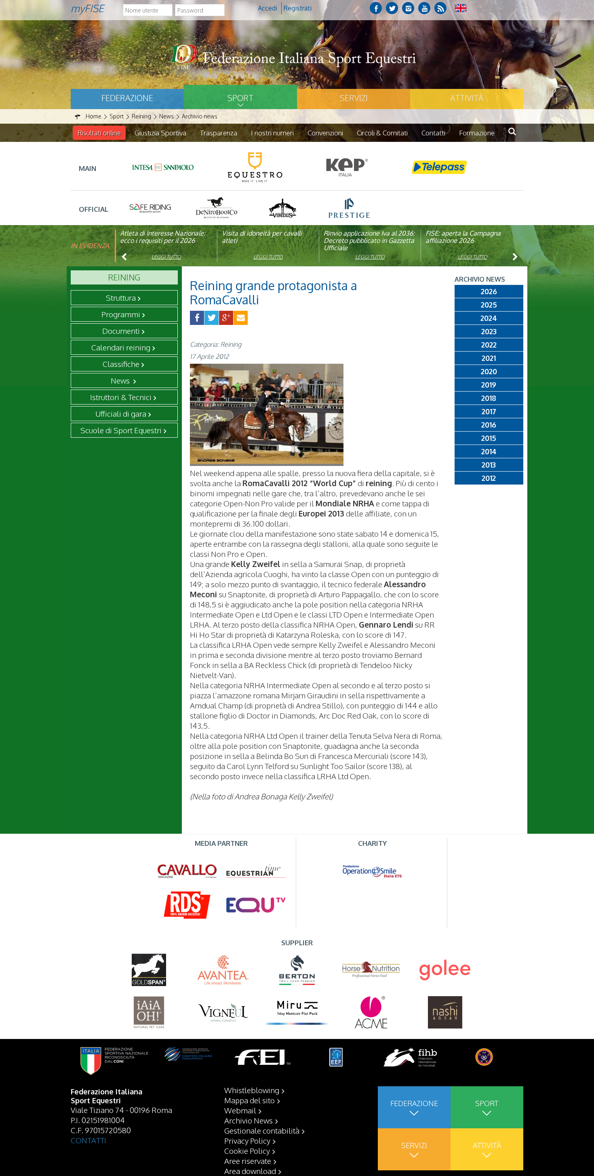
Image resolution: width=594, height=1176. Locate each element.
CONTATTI (88, 1140)
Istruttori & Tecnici (121, 397)
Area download (250, 1171)
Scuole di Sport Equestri (121, 430)
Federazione (127, 98)
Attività (466, 98)
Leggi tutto (166, 257)
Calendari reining (120, 347)
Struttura (121, 297)
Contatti (433, 133)
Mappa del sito (249, 1100)
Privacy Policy (247, 1140)
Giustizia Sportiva (160, 133)
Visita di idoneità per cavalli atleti (262, 236)
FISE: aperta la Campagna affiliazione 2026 (463, 236)
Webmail (240, 1110)
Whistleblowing (251, 1090)
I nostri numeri (272, 133)
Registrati (298, 8)
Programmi (120, 314)
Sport (240, 98)
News (121, 380)
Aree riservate (247, 1160)
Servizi (354, 98)
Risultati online (99, 133)
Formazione (477, 133)
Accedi (267, 8)
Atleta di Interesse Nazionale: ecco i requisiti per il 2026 (162, 236)
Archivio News (248, 1120)
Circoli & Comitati (382, 133)
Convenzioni (325, 133)
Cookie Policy (247, 1150)
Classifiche (121, 364)
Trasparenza (218, 133)
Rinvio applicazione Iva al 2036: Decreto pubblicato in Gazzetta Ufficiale (369, 240)
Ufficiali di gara (120, 413)
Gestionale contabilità (261, 1130)
